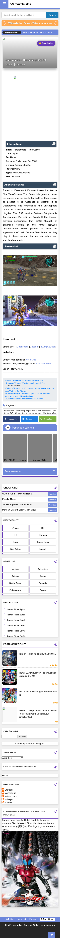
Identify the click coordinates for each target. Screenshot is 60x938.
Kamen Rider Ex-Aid (16, 636)
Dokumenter (16, 590)
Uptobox (34, 346)
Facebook (12, 419)
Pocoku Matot (9, 499)
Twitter (29, 419)
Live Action (15, 549)
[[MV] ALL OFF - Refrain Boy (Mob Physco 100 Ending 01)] (15, 448)
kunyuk (8, 802)
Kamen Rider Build (16, 620)
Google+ (48, 419)
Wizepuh (9, 799)
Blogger (40, 743)
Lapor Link (21, 919)
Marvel (43, 549)
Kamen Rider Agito (16, 609)
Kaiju (15, 542)
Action (15, 569)
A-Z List (9, 919)
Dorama (43, 535)
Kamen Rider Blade (16, 614)
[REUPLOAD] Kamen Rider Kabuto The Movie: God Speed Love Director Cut (37, 714)
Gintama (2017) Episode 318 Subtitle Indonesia (40, 462)
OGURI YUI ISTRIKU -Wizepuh (17, 493)
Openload (22, 346)
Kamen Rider (43, 542)
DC (15, 535)
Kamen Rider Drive (16, 630)
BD (42, 528)
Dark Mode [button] (48, 919)
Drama (43, 590)
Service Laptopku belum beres (17, 504)
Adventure (43, 569)
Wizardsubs (20, 4)
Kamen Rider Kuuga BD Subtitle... (37, 653)
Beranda (6, 775)
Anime (15, 528)
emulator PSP (43, 363)
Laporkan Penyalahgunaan (19, 766)
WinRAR (31, 359)
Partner (33, 919)
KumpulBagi (48, 346)
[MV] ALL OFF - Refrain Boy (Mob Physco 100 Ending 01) (15, 462)
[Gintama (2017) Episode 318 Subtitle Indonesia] (40, 448)
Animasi (15, 576)
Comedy (43, 583)
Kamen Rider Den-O (16, 625)
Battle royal (15, 583)
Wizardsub (10, 793)
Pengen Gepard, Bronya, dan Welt (19, 510)
